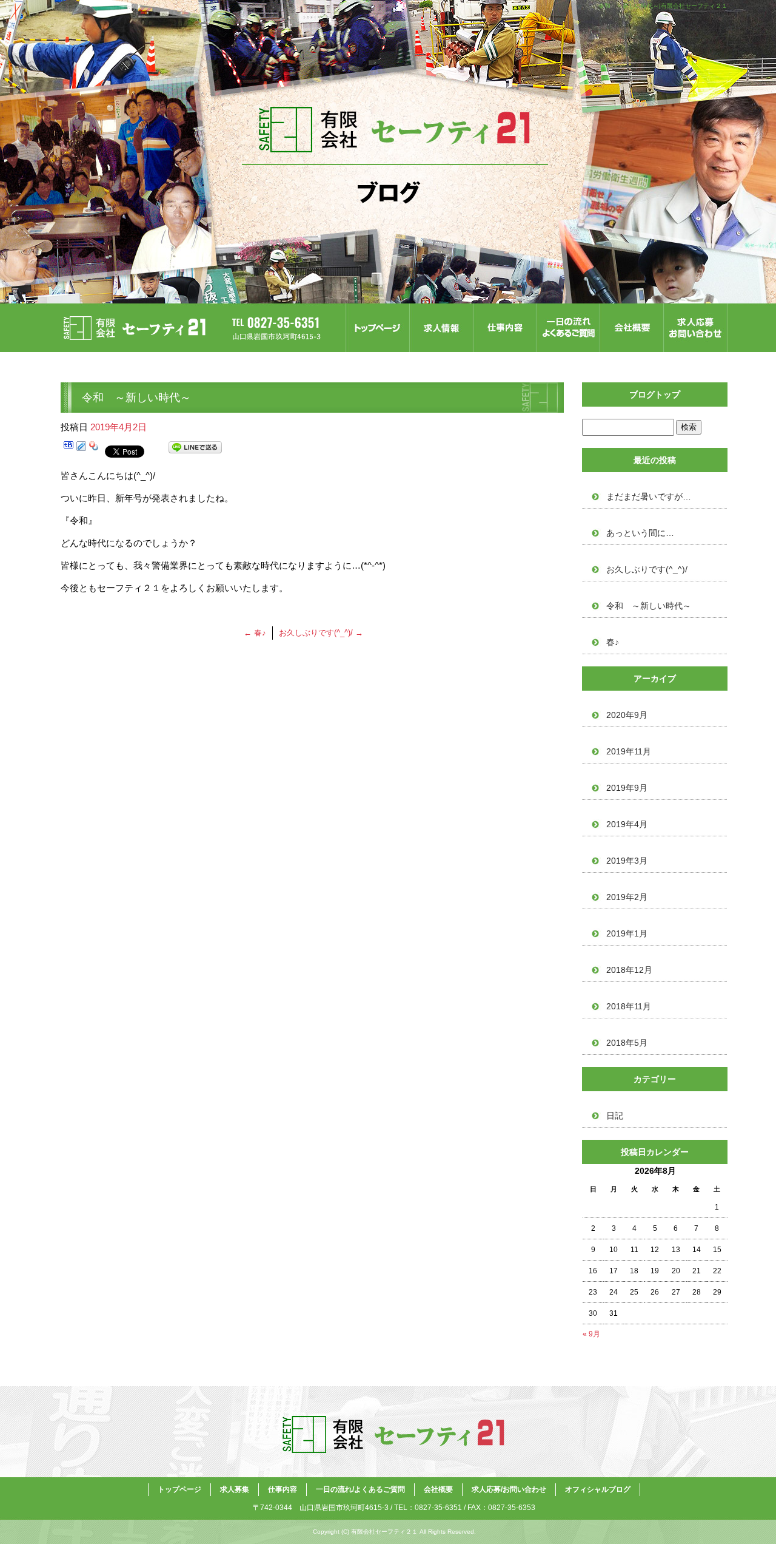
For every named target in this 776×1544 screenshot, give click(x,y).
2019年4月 (626, 824)
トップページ (377, 327)
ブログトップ (654, 394)
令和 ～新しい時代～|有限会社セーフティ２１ (663, 5)
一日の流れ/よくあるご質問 (568, 327)
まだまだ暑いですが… (648, 496)
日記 (614, 1115)
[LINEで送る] (195, 449)
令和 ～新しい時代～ (648, 606)
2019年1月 (626, 933)
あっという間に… (640, 533)
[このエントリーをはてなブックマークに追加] (68, 449)
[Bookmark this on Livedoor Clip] (81, 449)
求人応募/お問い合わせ (696, 327)
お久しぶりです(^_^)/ (321, 632)
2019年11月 (628, 751)
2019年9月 (626, 788)
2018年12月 (629, 970)
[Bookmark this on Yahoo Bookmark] (94, 449)
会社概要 (632, 327)
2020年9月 (626, 715)
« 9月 (591, 1334)
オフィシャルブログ (597, 1489)
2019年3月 (626, 860)
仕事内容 (505, 327)
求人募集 (441, 327)
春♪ (255, 632)
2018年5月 (626, 1043)
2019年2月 (626, 897)
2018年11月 (628, 1006)
